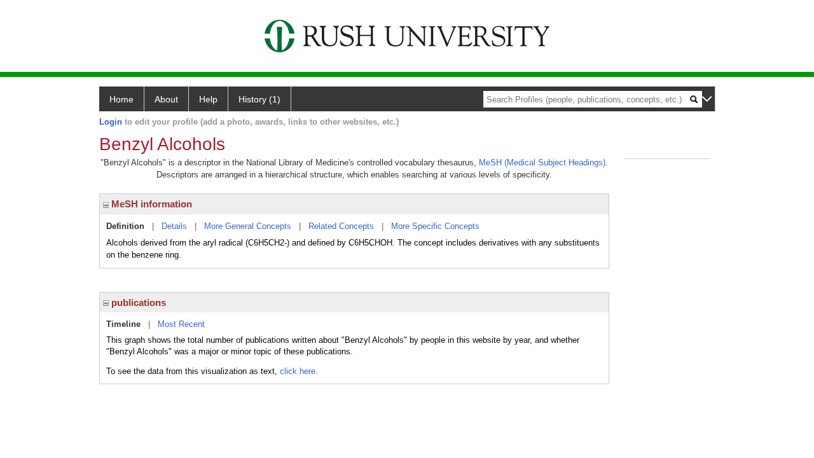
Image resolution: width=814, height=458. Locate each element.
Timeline (123, 324)
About (166, 99)
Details (174, 226)
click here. (299, 371)
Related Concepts (341, 226)
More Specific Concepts (435, 226)
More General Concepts (247, 226)
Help (208, 99)
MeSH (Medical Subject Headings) (542, 162)
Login (110, 122)
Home (121, 99)
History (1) (259, 99)
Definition (125, 226)
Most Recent (181, 324)
